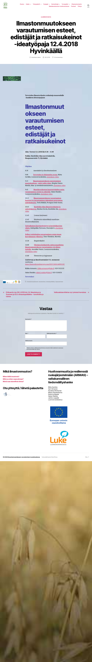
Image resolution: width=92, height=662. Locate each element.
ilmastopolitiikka (50, 281)
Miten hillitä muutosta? (11, 376)
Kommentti (28, 319)
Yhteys (80, 6)
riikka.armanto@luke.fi (45, 268)
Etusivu (22, 4)
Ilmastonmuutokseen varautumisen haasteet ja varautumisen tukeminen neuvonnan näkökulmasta (44, 200)
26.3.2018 (47, 57)
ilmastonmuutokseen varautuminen (36, 281)
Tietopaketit (36, 4)
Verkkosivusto (28, 340)
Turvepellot (65, 4)
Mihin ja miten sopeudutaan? (13, 379)
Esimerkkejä (54, 4)
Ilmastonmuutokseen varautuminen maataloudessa (24, 457)
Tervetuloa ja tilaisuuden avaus (45, 175)
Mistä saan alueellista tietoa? (13, 381)
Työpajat (45, 4)
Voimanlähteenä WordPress (49, 457)
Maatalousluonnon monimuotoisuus (59, 6)
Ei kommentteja (58, 57)
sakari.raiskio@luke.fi (44, 273)
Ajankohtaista (46, 17)
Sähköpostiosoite (52, 333)
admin (39, 57)
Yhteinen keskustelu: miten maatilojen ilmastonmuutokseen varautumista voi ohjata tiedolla (44, 247)
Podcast (73, 6)
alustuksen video (53, 177)
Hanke (28, 4)
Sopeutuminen (59, 281)
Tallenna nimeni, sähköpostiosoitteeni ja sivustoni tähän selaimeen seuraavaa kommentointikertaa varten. (45, 348)
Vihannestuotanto (76, 4)
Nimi (26, 333)
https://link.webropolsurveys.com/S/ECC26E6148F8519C (45, 264)
